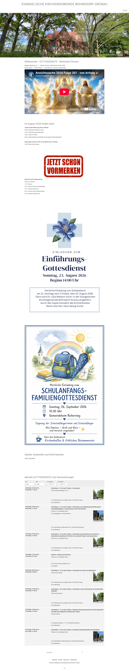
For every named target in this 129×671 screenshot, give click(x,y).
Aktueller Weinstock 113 (31, 65)
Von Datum (50, 481)
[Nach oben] (64, 668)
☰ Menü (125, 10)
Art (37, 481)
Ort (26, 481)
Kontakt (60, 659)
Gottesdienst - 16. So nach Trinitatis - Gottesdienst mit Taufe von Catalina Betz (73, 570)
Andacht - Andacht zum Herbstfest (61, 554)
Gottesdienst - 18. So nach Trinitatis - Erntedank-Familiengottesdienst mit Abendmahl (75, 629)
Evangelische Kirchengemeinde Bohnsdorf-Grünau (65, 4)
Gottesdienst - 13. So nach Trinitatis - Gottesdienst (65, 488)
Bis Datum (60, 481)
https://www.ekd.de (30, 458)
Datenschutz (73, 659)
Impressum (66, 659)
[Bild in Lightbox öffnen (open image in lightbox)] (64, 261)
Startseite (54, 659)
